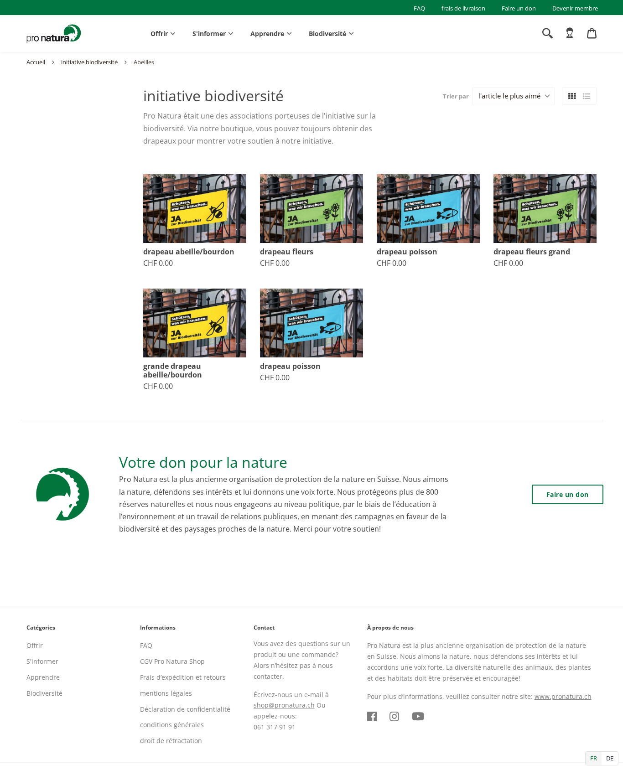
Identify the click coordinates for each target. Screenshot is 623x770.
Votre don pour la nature (203, 462)
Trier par (456, 96)
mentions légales (166, 693)
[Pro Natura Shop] (53, 34)
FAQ (419, 8)
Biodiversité (327, 33)
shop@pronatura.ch (284, 705)
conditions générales (172, 724)
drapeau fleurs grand (531, 252)
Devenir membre (575, 8)
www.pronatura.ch (563, 696)
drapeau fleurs (286, 252)
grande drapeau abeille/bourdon (172, 370)
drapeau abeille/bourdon (188, 252)
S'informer (209, 33)
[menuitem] (569, 33)
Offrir (159, 33)
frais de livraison (463, 8)
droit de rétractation (171, 740)
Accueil (35, 62)
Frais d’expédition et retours (183, 677)
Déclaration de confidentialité (185, 709)
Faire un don (519, 8)
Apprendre (267, 33)
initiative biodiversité (89, 62)
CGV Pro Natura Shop (172, 661)
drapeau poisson (407, 252)
